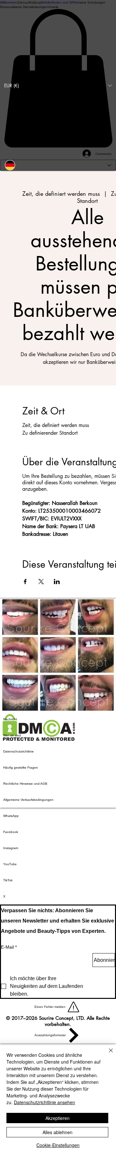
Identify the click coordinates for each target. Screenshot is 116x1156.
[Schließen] (107, 1054)
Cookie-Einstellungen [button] (58, 1145)
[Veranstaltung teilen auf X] (41, 581)
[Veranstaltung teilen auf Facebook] (25, 581)
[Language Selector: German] (58, 165)
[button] (58, 85)
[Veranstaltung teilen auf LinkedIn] (57, 581)
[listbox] (58, 85)
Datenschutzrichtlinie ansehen (44, 1102)
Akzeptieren (57, 1118)
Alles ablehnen (57, 1132)
